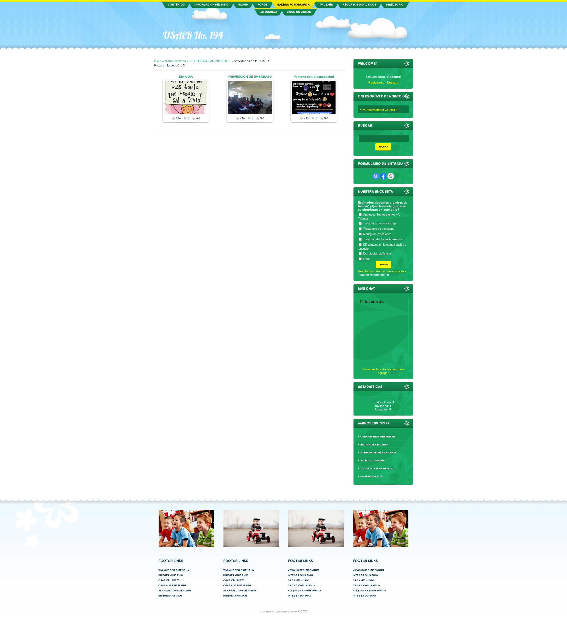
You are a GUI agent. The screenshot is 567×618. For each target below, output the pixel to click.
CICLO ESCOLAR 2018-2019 (210, 61)
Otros (366, 258)
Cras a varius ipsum (172, 585)
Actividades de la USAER (380, 109)
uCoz (302, 611)
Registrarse (376, 82)
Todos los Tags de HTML (377, 468)
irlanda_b (315, 101)
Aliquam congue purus (174, 590)
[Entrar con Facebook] (383, 176)
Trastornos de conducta (378, 228)
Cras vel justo (169, 580)
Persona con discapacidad (314, 76)
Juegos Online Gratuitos (378, 452)
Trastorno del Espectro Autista (382, 239)
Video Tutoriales (372, 460)
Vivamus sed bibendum (174, 570)
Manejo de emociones (377, 234)
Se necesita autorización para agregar (383, 371)
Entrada (392, 82)
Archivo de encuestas (391, 271)
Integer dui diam (170, 595)
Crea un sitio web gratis (377, 436)
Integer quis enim (170, 575)
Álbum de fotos (175, 61)
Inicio (157, 61)
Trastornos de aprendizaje (379, 223)
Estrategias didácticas (377, 253)
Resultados (366, 271)
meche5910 (188, 101)
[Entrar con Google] (390, 176)
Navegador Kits (371, 476)
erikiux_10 (252, 106)
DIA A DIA (186, 76)
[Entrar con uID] (375, 176)
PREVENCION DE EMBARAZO (250, 76)
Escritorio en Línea (374, 444)
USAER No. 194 (193, 35)
